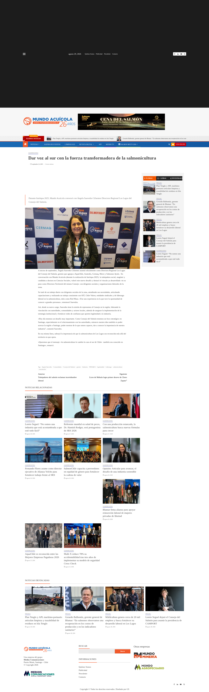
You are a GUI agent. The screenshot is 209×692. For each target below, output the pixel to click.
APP (100, 144)
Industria (85, 364)
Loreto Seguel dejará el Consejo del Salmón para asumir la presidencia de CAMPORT (163, 576)
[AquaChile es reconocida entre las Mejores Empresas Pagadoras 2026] (82, 492)
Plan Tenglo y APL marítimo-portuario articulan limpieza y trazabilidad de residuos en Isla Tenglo (82, 138)
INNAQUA (92, 364)
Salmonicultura (33, 154)
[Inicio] (25, 144)
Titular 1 (159, 199)
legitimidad (100, 364)
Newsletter (107, 54)
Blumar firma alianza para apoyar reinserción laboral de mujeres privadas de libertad (41, 513)
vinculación (42, 367)
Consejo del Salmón (69, 364)
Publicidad (99, 54)
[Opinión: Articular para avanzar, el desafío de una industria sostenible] (121, 447)
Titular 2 (159, 220)
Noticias (34, 144)
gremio (79, 364)
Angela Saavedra (47, 364)
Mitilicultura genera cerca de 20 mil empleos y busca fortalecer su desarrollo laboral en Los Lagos (122, 576)
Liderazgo (109, 364)
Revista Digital (85, 144)
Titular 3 (159, 184)
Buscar (83, 602)
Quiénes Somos (89, 54)
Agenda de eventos (52, 144)
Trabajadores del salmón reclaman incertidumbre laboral (57, 374)
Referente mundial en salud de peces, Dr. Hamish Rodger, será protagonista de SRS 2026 (82, 424)
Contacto (115, 54)
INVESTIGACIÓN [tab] (177, 179)
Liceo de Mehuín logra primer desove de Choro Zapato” (108, 374)
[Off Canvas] (24, 54)
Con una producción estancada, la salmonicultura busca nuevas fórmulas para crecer (121, 424)
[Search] (169, 144)
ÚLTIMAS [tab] (149, 179)
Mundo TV (110, 144)
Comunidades (57, 364)
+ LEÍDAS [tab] (162, 179)
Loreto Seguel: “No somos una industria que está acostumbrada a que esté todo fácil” (43, 424)
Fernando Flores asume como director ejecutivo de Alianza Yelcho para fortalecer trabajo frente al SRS (43, 469)
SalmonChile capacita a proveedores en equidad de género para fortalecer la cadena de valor (81, 469)
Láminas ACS (70, 144)
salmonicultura (117, 364)
